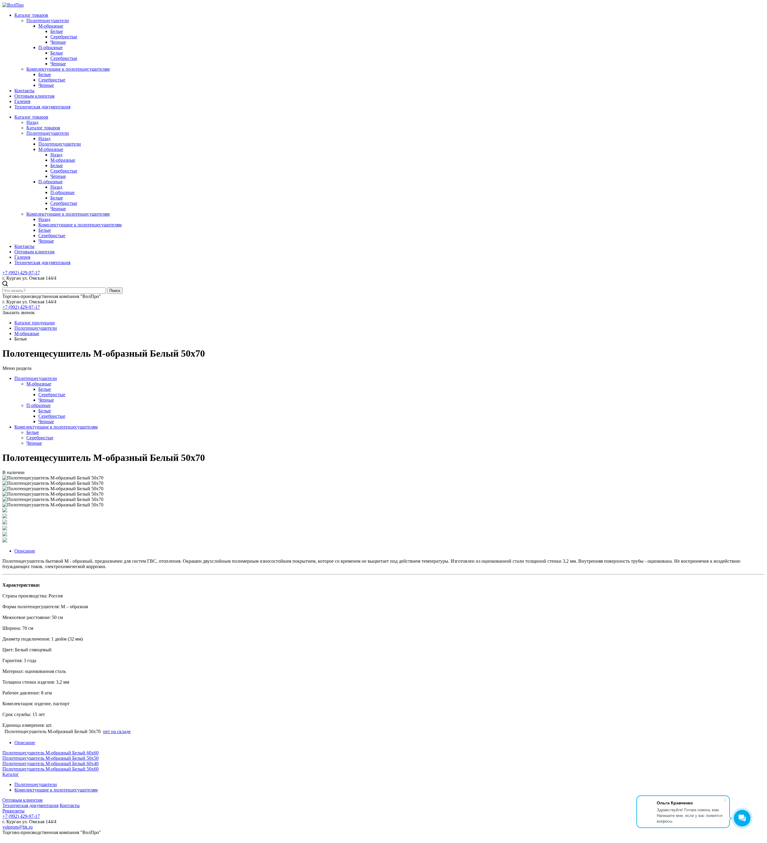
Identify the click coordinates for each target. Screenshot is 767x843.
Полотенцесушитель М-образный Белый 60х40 (50, 763)
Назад (32, 122)
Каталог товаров (31, 15)
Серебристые (63, 36)
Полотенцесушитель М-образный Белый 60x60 (50, 752)
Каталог (10, 774)
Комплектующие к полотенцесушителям (68, 69)
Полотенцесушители (47, 20)
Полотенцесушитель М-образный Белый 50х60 (50, 768)
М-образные (50, 25)
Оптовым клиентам (34, 96)
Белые (56, 31)
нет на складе (117, 731)
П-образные (50, 47)
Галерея (22, 101)
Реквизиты (13, 810)
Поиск (114, 290)
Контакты (24, 90)
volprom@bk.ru (17, 827)
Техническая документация (42, 106)
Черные (58, 42)
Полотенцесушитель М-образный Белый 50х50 (50, 758)
